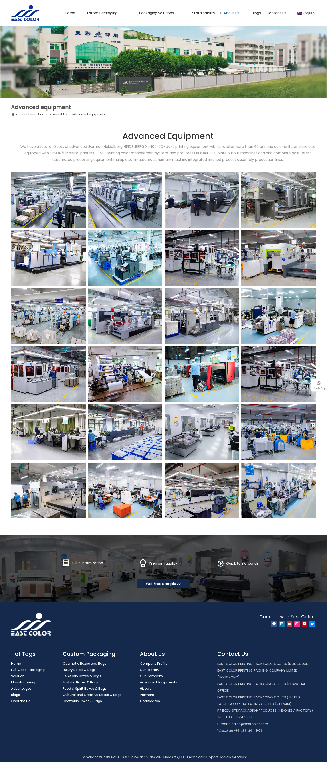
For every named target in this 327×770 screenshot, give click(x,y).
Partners (147, 694)
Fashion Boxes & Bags (80, 682)
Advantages (21, 688)
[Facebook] (274, 624)
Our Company (151, 676)
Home (16, 663)
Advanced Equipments (158, 682)
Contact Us (20, 701)
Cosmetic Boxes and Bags (84, 663)
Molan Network (233, 757)
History (145, 688)
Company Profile (154, 663)
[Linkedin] (282, 624)
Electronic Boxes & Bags (82, 701)
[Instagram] (297, 624)
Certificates (150, 701)
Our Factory (149, 669)
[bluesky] (312, 624)
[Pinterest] (304, 624)
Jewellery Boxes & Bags (82, 676)
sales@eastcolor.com (250, 723)
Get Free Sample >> (163, 583)
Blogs (15, 694)
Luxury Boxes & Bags (79, 669)
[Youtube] (289, 624)
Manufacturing (23, 682)
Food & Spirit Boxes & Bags (85, 688)
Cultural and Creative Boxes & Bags (92, 694)
